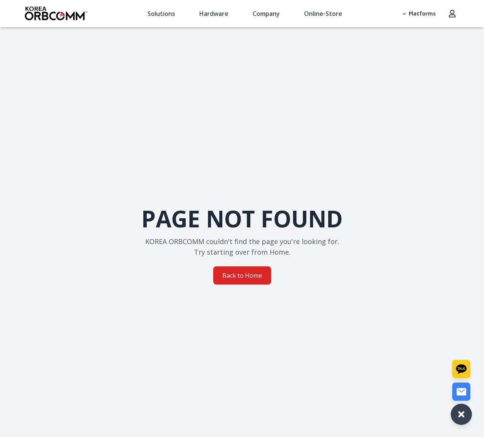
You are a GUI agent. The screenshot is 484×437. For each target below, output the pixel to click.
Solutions (161, 13)
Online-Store (323, 13)
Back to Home (242, 275)
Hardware (213, 13)
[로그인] (452, 13)
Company (266, 13)
